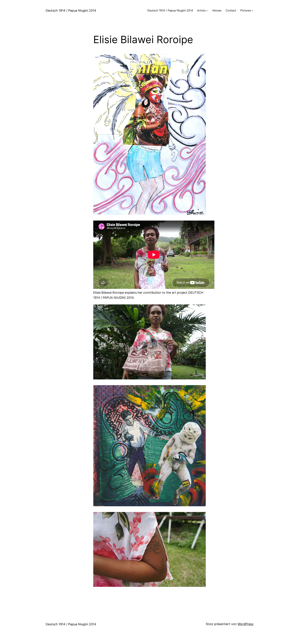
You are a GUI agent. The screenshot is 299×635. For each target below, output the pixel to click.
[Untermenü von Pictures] (252, 10)
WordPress (245, 624)
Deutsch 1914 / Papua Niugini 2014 (71, 10)
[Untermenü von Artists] (207, 10)
